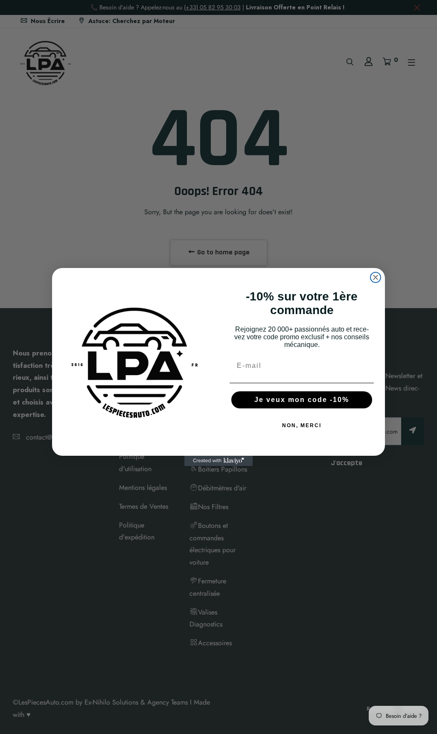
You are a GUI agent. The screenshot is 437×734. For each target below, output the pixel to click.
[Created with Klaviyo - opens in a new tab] (218, 461)
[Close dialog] (375, 277)
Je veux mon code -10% (301, 399)
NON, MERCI (301, 425)
